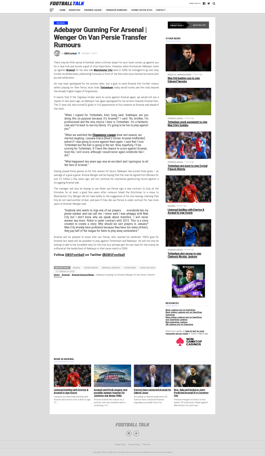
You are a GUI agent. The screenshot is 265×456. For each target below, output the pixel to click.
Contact (160, 10)
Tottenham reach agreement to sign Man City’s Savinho (187, 123)
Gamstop (170, 314)
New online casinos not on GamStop (184, 317)
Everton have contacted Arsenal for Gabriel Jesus (152, 391)
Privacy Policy (134, 444)
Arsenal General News (83, 274)
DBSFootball (70, 53)
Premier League (92, 10)
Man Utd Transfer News (179, 74)
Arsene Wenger (91, 267)
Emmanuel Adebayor (111, 267)
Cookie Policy (120, 444)
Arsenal (70, 70)
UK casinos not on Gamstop (179, 324)
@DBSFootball (113, 254)
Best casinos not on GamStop (180, 309)
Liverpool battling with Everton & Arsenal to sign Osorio (186, 211)
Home (63, 10)
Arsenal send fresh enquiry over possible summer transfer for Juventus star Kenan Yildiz (111, 392)
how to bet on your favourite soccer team (185, 332)
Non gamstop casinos (176, 322)
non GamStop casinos (176, 319)
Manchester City (103, 70)
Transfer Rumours (116, 10)
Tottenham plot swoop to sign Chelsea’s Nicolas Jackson (184, 255)
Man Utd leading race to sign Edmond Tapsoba (184, 80)
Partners (147, 444)
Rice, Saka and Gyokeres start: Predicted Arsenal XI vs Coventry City (191, 392)
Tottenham (106, 87)
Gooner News (130, 267)
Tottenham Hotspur (65, 271)
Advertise (74, 10)
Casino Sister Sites (141, 10)
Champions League (104, 135)
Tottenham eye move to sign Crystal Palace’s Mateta (187, 167)
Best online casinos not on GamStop (184, 312)
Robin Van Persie (147, 267)
